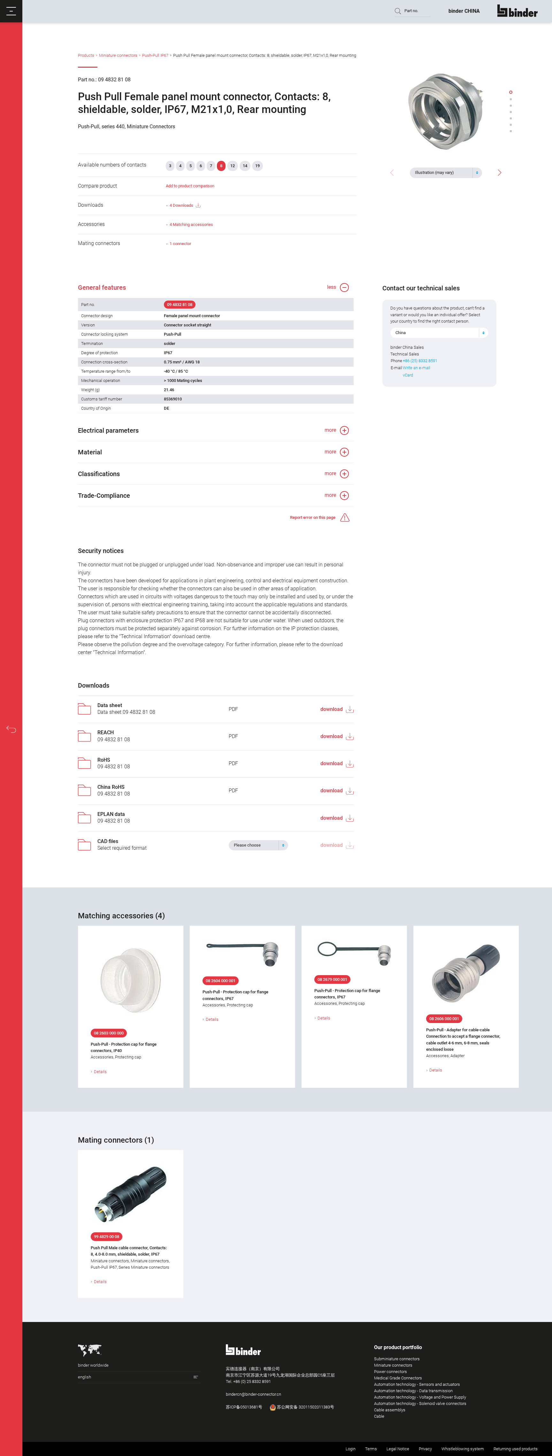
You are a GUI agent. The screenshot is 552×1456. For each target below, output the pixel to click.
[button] (11, 11)
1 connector (180, 243)
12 (232, 165)
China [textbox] (400, 332)
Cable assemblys (389, 1409)
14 (245, 165)
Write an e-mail (416, 367)
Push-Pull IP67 (155, 55)
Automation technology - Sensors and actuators (417, 1384)
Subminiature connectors (397, 1358)
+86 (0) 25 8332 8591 (252, 1381)
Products (86, 55)
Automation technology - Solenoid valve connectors (420, 1403)
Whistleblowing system (462, 1448)
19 (257, 165)
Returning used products (516, 1448)
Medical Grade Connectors (398, 1378)
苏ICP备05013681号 (244, 1407)
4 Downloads (181, 205)
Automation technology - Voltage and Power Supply (420, 1397)
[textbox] (443, 172)
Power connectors (390, 1371)
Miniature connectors (118, 55)
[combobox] (446, 173)
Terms (371, 1448)
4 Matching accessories (191, 224)
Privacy (425, 1448)
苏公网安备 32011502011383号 (305, 1407)
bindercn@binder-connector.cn (253, 1394)
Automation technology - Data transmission (413, 1390)
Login (351, 1448)
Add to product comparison (190, 185)
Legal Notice (398, 1448)
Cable (379, 1416)
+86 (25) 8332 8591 (420, 360)
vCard (408, 375)
